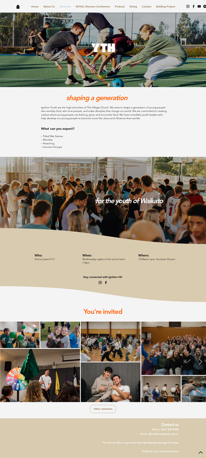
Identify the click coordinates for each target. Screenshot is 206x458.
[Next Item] (200, 362)
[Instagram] (188, 6)
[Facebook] (194, 6)
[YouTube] (199, 6)
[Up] (201, 453)
